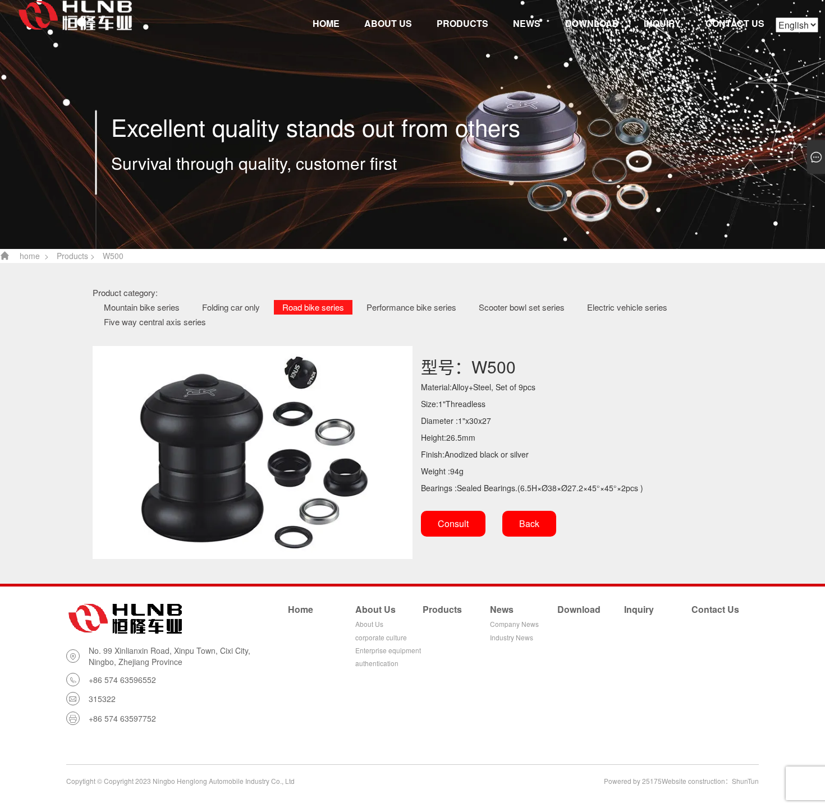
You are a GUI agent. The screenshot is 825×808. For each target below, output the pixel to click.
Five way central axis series (155, 321)
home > (34, 255)
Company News (514, 624)
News (526, 23)
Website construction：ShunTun (710, 781)
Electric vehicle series (627, 307)
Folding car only (231, 307)
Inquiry (662, 23)
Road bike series (313, 307)
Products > (76, 255)
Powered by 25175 (633, 781)
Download (592, 23)
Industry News (511, 637)
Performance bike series (411, 307)
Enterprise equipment (388, 650)
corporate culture (381, 637)
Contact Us (734, 23)
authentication (376, 663)
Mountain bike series (142, 307)
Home (326, 23)
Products (462, 23)
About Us (388, 23)
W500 (113, 255)
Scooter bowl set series (522, 307)
